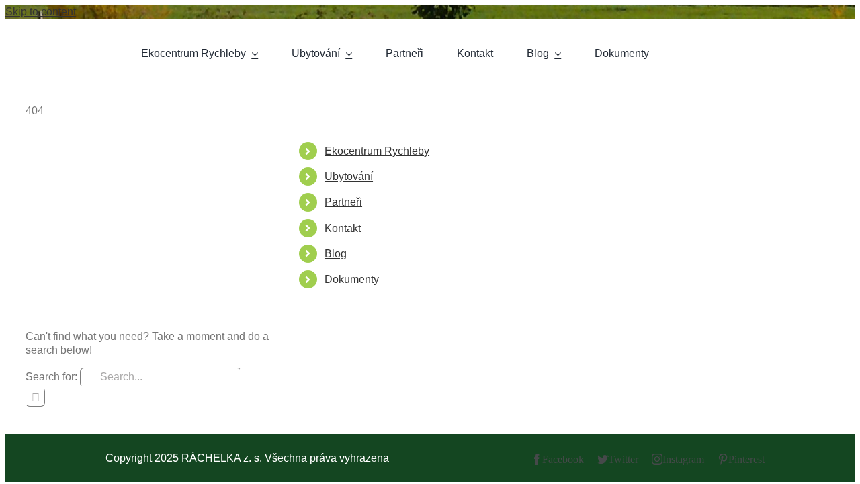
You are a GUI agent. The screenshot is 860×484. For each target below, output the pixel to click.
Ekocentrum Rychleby (377, 151)
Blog (336, 253)
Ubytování (349, 176)
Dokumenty (352, 279)
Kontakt (343, 228)
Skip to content (40, 11)
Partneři (343, 202)
